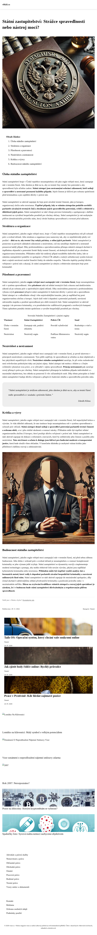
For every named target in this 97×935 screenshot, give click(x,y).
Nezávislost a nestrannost (22, 155)
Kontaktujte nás (28, 600)
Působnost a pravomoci (21, 150)
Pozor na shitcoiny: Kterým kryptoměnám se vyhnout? (29, 808)
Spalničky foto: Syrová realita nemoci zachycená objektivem (32, 834)
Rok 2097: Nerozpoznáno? (15, 783)
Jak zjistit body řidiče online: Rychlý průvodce (32, 666)
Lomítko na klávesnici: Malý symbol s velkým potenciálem (32, 732)
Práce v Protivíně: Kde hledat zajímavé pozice (32, 695)
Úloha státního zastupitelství (23, 141)
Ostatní (92, 609)
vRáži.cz (6, 4)
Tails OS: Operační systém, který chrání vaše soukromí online (41, 637)
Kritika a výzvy (18, 159)
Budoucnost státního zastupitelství (26, 164)
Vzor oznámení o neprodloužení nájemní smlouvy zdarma (31, 757)
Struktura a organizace (21, 146)
